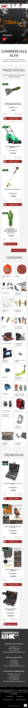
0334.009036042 (13, 487)
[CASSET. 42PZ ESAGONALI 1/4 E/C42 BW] (12, 471)
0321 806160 (15, 650)
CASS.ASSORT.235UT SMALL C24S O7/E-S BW (12, 527)
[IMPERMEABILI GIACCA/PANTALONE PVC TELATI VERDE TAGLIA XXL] (10, 218)
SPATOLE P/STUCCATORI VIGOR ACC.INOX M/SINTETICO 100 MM (12, 104)
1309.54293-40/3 (10, 233)
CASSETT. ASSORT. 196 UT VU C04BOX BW (12, 570)
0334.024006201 (13, 573)
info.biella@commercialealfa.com (15, 666)
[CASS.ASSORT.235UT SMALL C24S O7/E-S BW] (12, 514)
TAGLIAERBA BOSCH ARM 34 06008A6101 (12, 147)
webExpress (14, 705)
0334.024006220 (13, 530)
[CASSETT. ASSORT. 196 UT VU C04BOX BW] (12, 557)
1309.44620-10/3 (13, 193)
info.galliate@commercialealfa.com (15, 652)
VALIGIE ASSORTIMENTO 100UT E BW (10, 609)
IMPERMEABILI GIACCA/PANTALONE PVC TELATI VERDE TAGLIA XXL (10, 230)
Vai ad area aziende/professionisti (16, 2)
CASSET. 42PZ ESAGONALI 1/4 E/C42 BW (13, 484)
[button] (3, 26)
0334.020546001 (10, 613)
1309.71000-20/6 (13, 150)
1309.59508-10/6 (13, 107)
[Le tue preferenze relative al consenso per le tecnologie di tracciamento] (25, 705)
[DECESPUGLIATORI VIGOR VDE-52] (12, 177)
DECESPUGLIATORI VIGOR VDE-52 (12, 189)
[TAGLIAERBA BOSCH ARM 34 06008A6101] (12, 134)
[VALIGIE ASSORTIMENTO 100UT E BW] (10, 598)
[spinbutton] (17, 114)
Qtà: (4, 114)
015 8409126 (15, 664)
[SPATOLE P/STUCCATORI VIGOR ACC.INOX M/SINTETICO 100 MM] (12, 91)
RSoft (19, 705)
